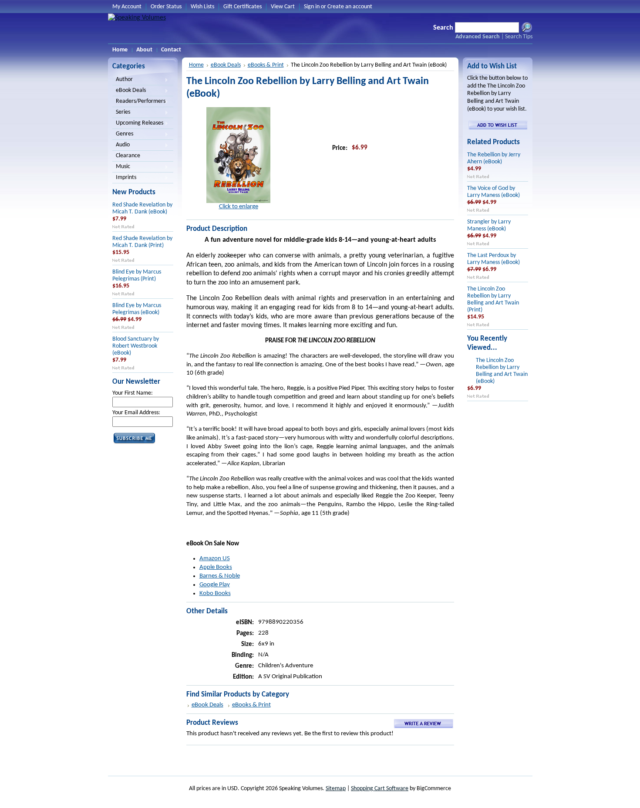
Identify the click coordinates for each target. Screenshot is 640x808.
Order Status (166, 7)
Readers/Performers (138, 101)
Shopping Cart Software (379, 788)
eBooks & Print (266, 65)
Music (121, 167)
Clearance (128, 156)
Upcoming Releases (137, 123)
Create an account (349, 7)
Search (443, 27)
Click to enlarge (238, 206)
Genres (122, 134)
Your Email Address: (136, 413)
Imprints (124, 178)
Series (121, 112)
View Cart (283, 7)
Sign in (312, 7)
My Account (126, 7)
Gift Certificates (242, 7)
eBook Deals (129, 91)
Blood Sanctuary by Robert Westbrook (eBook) (135, 346)
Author (122, 80)
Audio (121, 145)
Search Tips (518, 37)
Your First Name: (132, 393)
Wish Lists (202, 7)
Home (196, 65)
